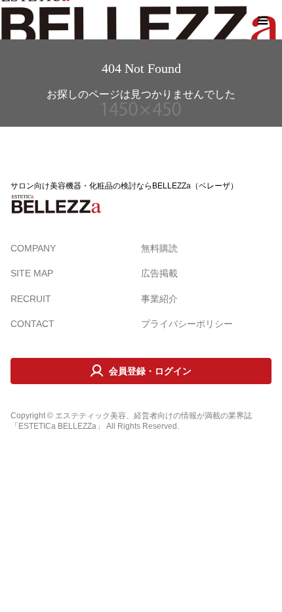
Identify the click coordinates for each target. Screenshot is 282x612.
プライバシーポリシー (187, 323)
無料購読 (159, 248)
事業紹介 (159, 299)
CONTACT (32, 323)
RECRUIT (30, 299)
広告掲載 (159, 273)
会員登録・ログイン (150, 371)
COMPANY (33, 248)
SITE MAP (31, 273)
